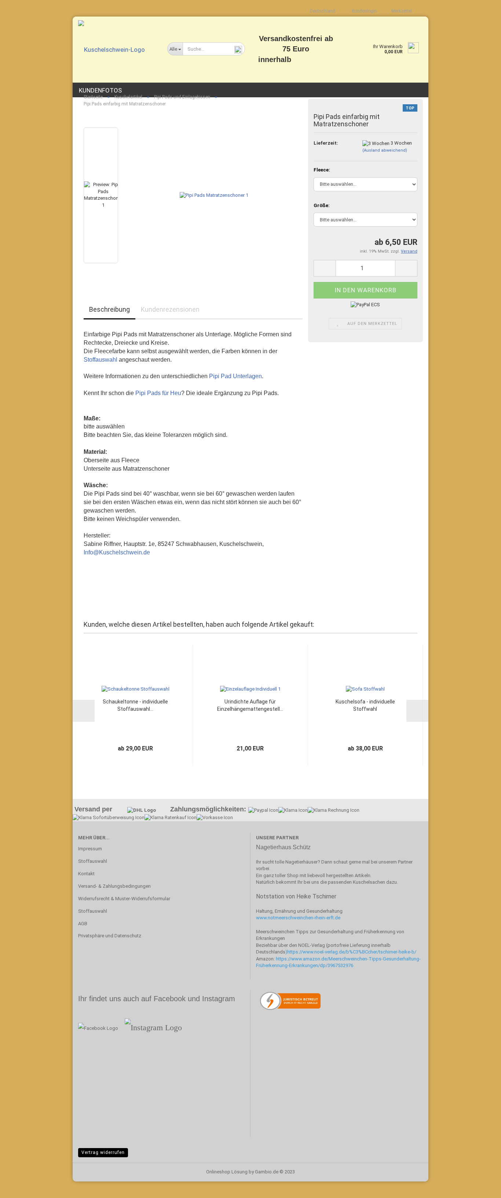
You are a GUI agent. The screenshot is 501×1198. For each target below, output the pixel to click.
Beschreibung (109, 309)
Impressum (90, 848)
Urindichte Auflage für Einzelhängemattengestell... (250, 705)
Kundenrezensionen (170, 309)
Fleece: (322, 170)
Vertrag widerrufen (103, 1152)
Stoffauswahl (100, 359)
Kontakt (86, 873)
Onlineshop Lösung (227, 1172)
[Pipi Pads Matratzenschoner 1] (214, 195)
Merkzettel (400, 11)
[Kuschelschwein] (117, 50)
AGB (82, 923)
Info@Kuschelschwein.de (117, 552)
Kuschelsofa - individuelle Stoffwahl (365, 705)
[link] (351, 952)
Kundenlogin (363, 11)
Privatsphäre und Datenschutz (109, 935)
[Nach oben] (481, 1187)
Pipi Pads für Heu (158, 393)
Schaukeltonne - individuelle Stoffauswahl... (135, 705)
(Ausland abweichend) (384, 150)
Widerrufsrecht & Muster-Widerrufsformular (124, 898)
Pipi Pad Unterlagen (235, 376)
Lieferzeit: (326, 143)
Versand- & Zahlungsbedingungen (114, 886)
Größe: (322, 205)
